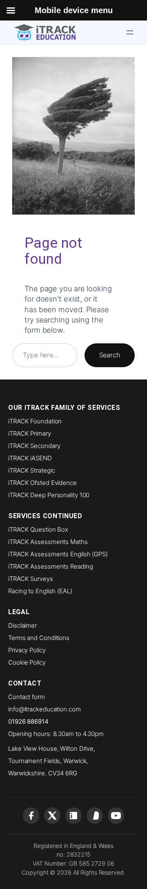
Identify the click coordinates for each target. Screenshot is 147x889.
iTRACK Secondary (34, 446)
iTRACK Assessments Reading (50, 566)
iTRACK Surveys (30, 579)
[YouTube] (116, 815)
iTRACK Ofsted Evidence (42, 483)
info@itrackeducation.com (44, 709)
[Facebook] (31, 815)
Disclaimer (22, 625)
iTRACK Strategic (31, 470)
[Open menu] (130, 32)
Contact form (26, 697)
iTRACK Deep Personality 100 (48, 495)
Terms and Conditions (38, 638)
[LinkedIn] (73, 815)
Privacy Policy (27, 650)
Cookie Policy (27, 662)
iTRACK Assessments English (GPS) (58, 554)
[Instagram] (95, 815)
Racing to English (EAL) (40, 591)
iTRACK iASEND (30, 458)
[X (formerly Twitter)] (52, 815)
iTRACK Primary (29, 433)
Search (109, 355)
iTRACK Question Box (38, 529)
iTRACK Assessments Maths (48, 542)
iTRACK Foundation (35, 421)
